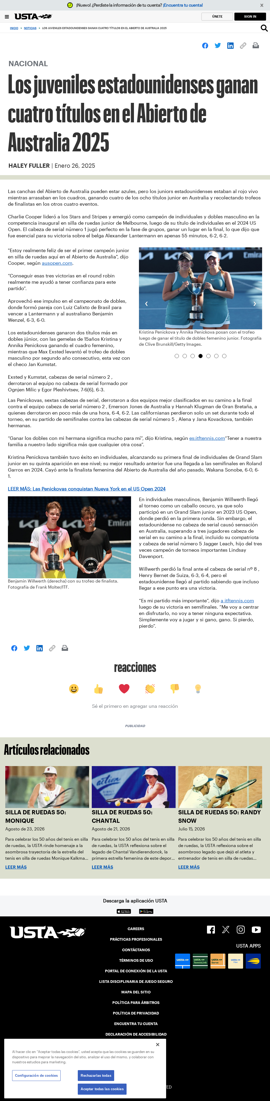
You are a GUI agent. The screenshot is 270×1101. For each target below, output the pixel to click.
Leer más (16, 867)
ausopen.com (57, 263)
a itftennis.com (237, 600)
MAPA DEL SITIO (136, 992)
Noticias (30, 28)
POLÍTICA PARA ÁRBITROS (136, 1002)
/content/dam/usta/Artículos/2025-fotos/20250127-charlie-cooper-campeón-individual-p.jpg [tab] (177, 356)
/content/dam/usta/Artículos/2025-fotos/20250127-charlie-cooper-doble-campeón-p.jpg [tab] (185, 356)
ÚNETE (217, 16)
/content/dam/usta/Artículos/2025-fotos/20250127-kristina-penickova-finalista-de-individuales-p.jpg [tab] (208, 356)
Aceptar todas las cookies (102, 1089)
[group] (200, 297)
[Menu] (7, 16)
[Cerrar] (157, 1044)
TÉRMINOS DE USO (136, 960)
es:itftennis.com (207, 438)
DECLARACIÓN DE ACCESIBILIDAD (136, 1034)
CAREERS (136, 928)
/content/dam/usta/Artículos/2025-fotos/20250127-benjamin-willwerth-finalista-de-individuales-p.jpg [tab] (216, 356)
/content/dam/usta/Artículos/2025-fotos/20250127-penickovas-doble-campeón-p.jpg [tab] (201, 356)
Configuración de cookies (36, 1076)
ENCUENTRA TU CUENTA (136, 1023)
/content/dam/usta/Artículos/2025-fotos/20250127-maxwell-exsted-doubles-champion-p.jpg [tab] (193, 356)
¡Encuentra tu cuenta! (183, 5)
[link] (205, 45)
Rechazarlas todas (96, 1076)
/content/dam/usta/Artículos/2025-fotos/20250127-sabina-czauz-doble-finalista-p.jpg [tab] (224, 356)
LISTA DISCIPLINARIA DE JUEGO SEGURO (136, 981)
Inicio (14, 28)
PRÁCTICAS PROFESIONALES (136, 939)
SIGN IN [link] (250, 16)
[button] (262, 5)
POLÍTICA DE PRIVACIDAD (136, 1013)
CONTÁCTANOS (136, 950)
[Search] (264, 28)
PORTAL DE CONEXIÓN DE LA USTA (136, 971)
